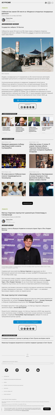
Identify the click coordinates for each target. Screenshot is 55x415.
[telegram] (27, 370)
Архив (5, 382)
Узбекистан (15, 24)
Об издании (6, 376)
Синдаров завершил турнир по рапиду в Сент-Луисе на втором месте (26, 338)
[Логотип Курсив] (6, 2)
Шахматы (11, 225)
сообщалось (23, 306)
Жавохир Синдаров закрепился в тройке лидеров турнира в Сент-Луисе (27, 343)
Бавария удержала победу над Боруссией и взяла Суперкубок (13, 146)
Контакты (6, 388)
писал (20, 311)
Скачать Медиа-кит (8, 391)
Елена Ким (9, 18)
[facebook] (6, 370)
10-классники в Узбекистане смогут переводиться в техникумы (14, 176)
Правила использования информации (12, 379)
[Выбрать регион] (46, 3)
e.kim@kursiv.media (10, 21)
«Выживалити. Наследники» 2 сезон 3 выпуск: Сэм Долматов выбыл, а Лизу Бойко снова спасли (41, 177)
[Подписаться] (52, 363)
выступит (37, 271)
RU (49, 2)
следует (31, 33)
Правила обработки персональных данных (13, 385)
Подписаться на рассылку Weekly (10, 361)
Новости (5, 8)
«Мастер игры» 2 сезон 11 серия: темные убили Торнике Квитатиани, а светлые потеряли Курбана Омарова (40, 148)
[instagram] (17, 370)
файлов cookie (25, 410)
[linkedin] (38, 370)
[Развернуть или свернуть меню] (52, 3)
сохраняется (18, 89)
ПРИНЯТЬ (47, 409)
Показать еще (27, 203)
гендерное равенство (7, 24)
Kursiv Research (7, 394)
